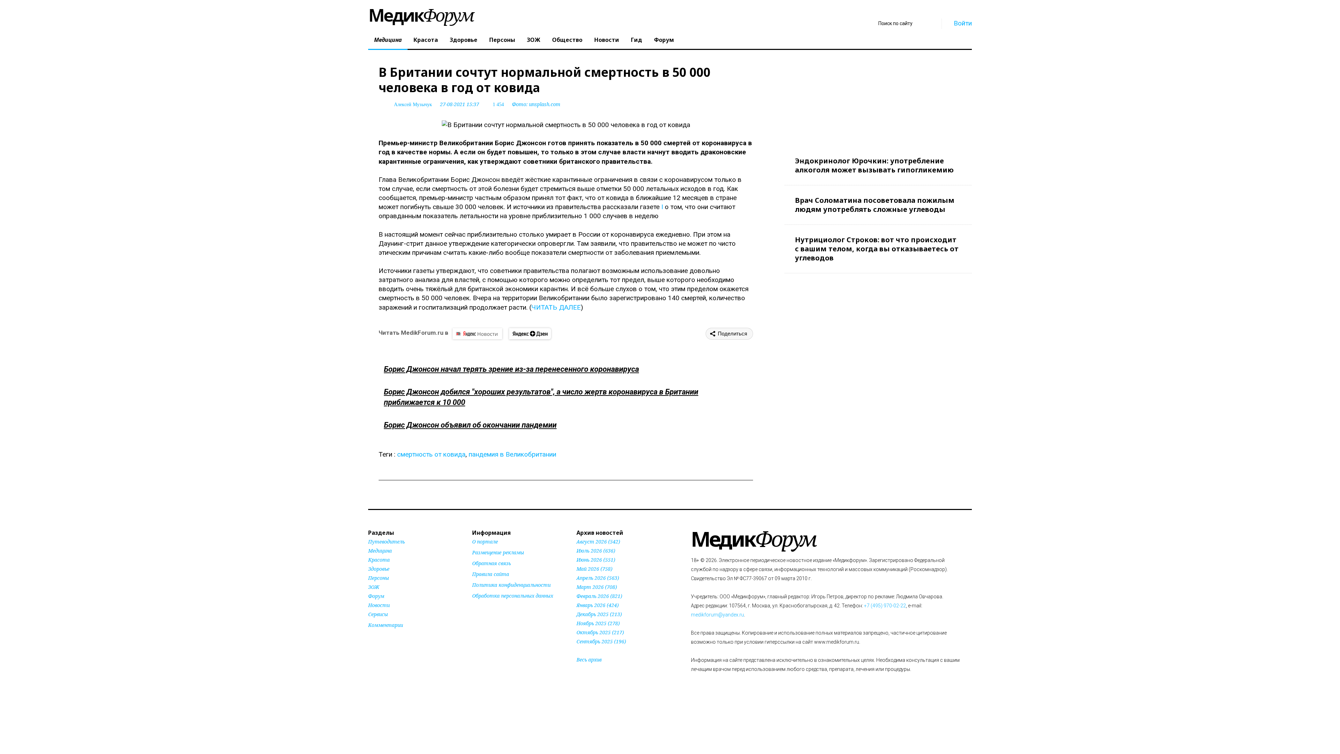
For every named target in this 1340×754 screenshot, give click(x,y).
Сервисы (378, 614)
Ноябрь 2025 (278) (598, 623)
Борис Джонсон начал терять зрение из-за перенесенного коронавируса (511, 369)
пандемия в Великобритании (512, 454)
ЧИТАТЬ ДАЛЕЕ (556, 307)
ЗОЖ (533, 40)
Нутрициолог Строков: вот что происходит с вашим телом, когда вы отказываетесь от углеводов (877, 249)
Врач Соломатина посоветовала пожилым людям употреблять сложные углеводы (874, 204)
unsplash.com (544, 104)
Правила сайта (490, 574)
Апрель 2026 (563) (597, 578)
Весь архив (589, 659)
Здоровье (463, 40)
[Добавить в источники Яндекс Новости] (481, 609)
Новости (606, 40)
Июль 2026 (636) (595, 550)
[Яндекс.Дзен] (530, 333)
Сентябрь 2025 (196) (601, 641)
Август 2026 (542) (598, 541)
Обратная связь (491, 563)
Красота (426, 40)
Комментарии (385, 625)
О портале (485, 541)
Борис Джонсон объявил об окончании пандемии (470, 425)
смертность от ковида (431, 454)
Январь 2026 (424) (597, 605)
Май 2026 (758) (594, 569)
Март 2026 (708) (596, 587)
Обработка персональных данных (512, 595)
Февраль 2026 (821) (599, 596)
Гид (636, 40)
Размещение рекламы (498, 552)
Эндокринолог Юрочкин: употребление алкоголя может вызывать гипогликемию (874, 165)
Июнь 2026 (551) (595, 559)
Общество (567, 40)
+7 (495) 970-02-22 (885, 605)
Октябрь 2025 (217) (600, 632)
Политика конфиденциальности (511, 585)
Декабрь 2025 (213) (599, 614)
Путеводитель (386, 541)
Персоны (502, 40)
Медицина (388, 40)
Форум (664, 40)
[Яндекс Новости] (477, 333)
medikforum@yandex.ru (717, 615)
